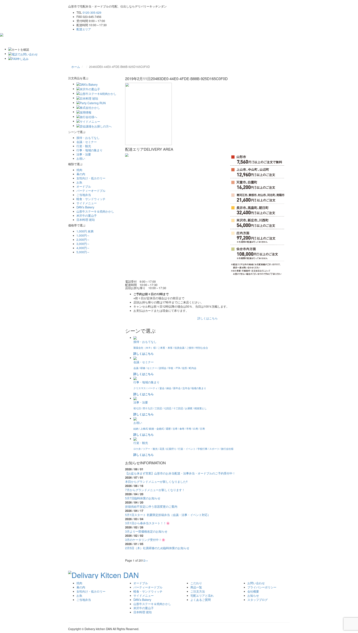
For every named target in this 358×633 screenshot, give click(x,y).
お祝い (80, 158)
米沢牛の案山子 (86, 215)
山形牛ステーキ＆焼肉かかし (95, 211)
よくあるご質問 (182, 42)
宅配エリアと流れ (154, 42)
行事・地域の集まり (89, 150)
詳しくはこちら (207, 318)
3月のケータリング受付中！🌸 (145, 540)
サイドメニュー (86, 203)
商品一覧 (196, 587)
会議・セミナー (86, 142)
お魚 (79, 182)
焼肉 (79, 170)
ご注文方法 (129, 42)
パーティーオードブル (90, 190)
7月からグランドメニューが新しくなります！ (155, 490)
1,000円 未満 (84, 231)
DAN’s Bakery (85, 207)
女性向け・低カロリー (90, 178)
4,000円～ (83, 248)
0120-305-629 (92, 12)
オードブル (83, 186)
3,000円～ (83, 244)
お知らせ (253, 595)
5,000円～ (83, 252)
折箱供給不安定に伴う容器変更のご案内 (151, 506)
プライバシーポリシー (261, 587)
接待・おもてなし (88, 138)
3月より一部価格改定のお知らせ (146, 531)
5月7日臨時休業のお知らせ (142, 498)
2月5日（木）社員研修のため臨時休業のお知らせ (157, 548)
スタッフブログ (257, 600)
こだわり (92, 42)
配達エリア (83, 29)
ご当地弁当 (83, 195)
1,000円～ (83, 235)
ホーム (75, 42)
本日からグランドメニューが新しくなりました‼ (156, 481)
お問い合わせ (207, 42)
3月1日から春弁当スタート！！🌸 (147, 523)
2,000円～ (83, 239)
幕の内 (80, 174)
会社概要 (253, 591)
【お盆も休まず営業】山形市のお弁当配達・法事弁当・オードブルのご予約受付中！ (180, 473)
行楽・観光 (83, 146)
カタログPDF (230, 42)
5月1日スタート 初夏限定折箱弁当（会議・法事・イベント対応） (167, 515)
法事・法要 (83, 154)
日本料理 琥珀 (85, 220)
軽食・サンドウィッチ (90, 199)
